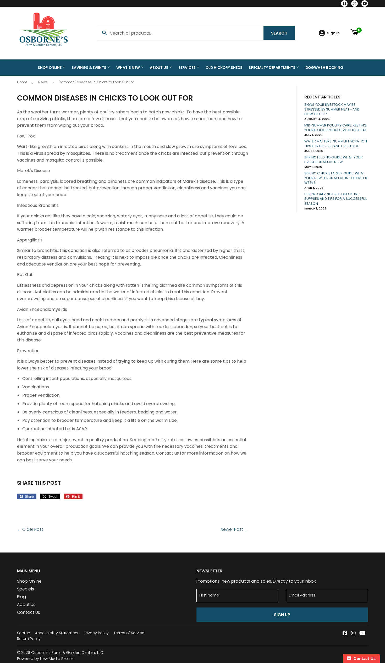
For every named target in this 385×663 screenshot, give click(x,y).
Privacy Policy (96, 633)
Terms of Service (129, 633)
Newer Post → (234, 529)
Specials (25, 589)
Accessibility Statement (57, 633)
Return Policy (29, 638)
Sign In (333, 33)
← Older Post (30, 529)
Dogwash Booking (324, 67)
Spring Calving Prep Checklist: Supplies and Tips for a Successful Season (335, 198)
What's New (128, 67)
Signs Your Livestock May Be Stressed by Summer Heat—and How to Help (332, 109)
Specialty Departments (272, 67)
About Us (159, 67)
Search (283, 33)
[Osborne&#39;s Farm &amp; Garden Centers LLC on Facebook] (345, 634)
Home (22, 82)
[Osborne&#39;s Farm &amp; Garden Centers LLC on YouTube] (362, 634)
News (43, 82)
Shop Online (50, 67)
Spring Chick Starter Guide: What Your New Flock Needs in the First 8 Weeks (335, 178)
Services (187, 67)
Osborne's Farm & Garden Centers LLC (67, 652)
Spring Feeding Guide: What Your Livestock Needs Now (333, 159)
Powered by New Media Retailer (46, 658)
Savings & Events (89, 67)
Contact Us (28, 612)
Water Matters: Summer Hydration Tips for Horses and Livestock (335, 143)
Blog (21, 597)
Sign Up (282, 614)
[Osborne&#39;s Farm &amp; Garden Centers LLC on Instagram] (353, 634)
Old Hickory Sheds (224, 67)
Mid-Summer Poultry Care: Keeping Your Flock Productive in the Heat (335, 127)
